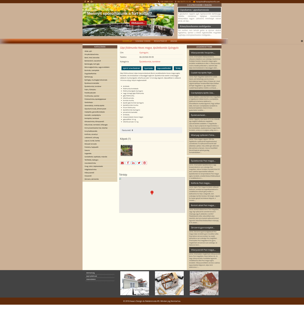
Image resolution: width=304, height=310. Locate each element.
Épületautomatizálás (92, 83)
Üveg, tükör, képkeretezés (94, 166)
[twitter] (88, 1)
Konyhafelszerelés (91, 131)
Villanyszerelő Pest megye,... (203, 250)
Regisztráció (160, 41)
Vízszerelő (88, 176)
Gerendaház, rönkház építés (94, 105)
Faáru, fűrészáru (90, 89)
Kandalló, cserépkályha (93, 115)
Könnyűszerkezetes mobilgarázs (195, 26)
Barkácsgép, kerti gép (92, 64)
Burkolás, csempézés (92, 70)
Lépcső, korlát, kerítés (92, 141)
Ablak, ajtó (88, 51)
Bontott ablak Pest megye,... (203, 205)
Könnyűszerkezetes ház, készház (96, 128)
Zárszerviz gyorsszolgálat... (203, 227)
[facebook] (85, 1)
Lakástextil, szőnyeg (92, 137)
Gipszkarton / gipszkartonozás (194, 9)
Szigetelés (88, 153)
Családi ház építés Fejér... (202, 72)
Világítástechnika (90, 169)
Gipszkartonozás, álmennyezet (95, 109)
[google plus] (92, 1)
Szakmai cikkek (142, 41)
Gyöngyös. (144, 52)
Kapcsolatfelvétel (164, 68)
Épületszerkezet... (198, 115)
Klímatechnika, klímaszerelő (94, 121)
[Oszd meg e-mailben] (122, 163)
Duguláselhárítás (90, 73)
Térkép (178, 68)
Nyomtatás (148, 68)
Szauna (87, 150)
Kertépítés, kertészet (92, 118)
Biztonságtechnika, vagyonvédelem (97, 67)
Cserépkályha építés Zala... (202, 93)
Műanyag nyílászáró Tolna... (203, 135)
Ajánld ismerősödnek (131, 68)
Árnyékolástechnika (91, 54)
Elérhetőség (90, 273)
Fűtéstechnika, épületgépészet (95, 99)
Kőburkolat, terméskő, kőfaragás (96, 125)
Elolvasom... (138, 23)
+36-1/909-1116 (166, 1)
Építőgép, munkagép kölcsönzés (96, 80)
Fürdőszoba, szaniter (92, 96)
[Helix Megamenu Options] (301, 41)
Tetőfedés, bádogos (91, 160)
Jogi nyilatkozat (91, 276)
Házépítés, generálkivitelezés (95, 112)
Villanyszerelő (89, 173)
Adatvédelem (91, 279)
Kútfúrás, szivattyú (91, 134)
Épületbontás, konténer (93, 86)
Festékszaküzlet (90, 93)
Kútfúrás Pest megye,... (201, 183)
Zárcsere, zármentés (92, 179)
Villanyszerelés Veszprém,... (203, 52)
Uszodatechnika (90, 163)
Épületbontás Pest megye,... (203, 160)
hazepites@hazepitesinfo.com (208, 1)
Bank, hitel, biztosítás (92, 57)
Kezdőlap (127, 41)
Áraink (174, 41)
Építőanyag (89, 77)
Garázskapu (89, 102)
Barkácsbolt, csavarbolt (93, 61)
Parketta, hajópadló (91, 147)
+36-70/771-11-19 (184, 1)
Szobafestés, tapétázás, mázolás (96, 157)
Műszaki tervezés (91, 144)
